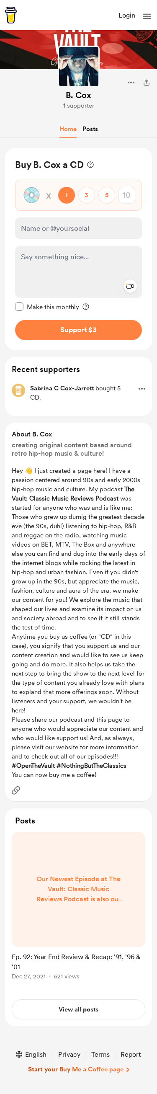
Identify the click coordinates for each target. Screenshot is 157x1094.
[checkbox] (47, 306)
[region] (78, 249)
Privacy (69, 1054)
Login (126, 15)
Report (131, 1054)
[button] (147, 16)
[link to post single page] (78, 907)
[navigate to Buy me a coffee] (11, 15)
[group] (78, 910)
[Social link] (16, 790)
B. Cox (78, 95)
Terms (100, 1054)
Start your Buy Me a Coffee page (76, 1069)
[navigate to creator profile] (79, 67)
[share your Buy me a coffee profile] (146, 82)
